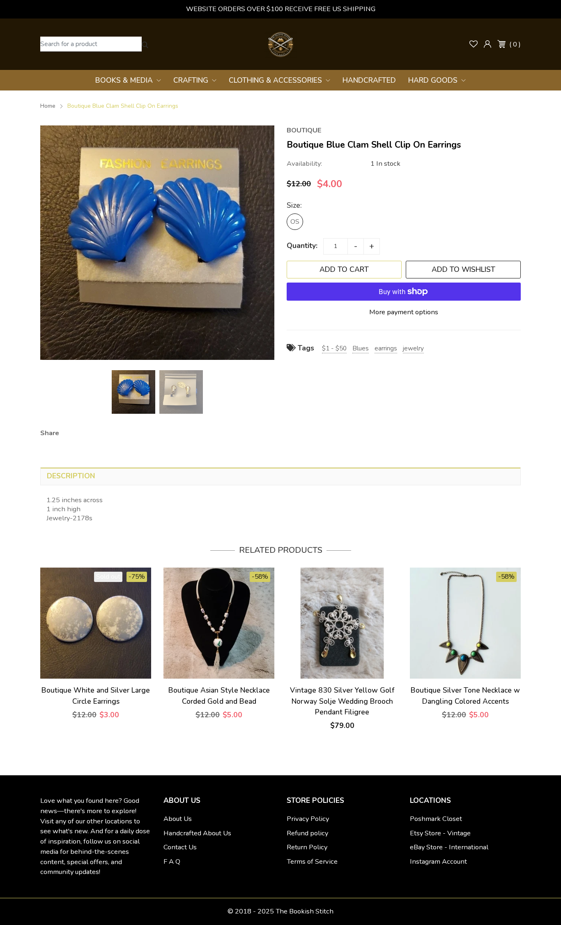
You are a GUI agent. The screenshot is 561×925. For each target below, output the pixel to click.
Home (47, 106)
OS (294, 221)
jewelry (413, 348)
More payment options (403, 312)
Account (487, 44)
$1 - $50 (334, 348)
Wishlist (473, 44)
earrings (386, 348)
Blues (360, 348)
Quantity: (302, 245)
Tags (305, 348)
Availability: (304, 163)
